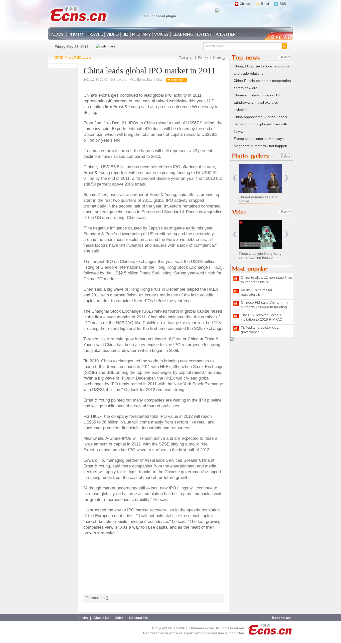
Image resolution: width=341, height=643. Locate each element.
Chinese (245, 3)
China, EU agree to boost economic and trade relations (262, 69)
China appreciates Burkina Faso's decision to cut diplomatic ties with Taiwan (260, 124)
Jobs (119, 618)
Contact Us (138, 618)
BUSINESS (80, 57)
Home (57, 57)
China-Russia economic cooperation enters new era (262, 84)
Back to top (282, 618)
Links (83, 618)
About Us (101, 618)
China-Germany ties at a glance (258, 199)
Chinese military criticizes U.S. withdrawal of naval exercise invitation (257, 102)
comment (177, 80)
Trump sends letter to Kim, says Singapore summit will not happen (260, 142)
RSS (283, 3)
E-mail (265, 3)
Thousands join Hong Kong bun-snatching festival (260, 255)
